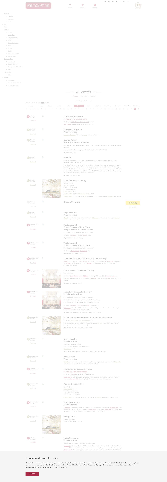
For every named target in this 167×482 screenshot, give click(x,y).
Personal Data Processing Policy (77, 465)
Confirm (32, 474)
